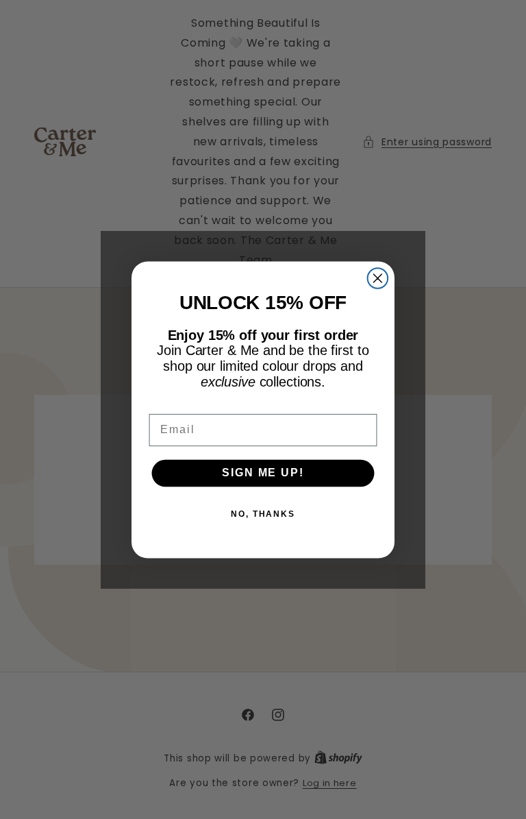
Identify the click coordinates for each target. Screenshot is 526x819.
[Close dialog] (378, 278)
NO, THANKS (263, 513)
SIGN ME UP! (262, 472)
